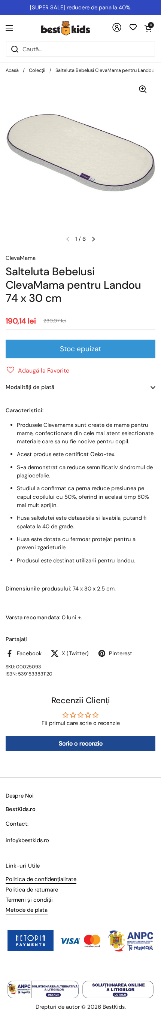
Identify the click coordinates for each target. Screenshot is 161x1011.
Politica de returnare (32, 889)
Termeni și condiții (29, 900)
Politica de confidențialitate (41, 879)
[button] (147, 28)
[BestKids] (71, 28)
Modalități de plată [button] (30, 387)
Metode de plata (27, 910)
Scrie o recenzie (81, 743)
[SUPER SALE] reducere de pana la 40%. (80, 7)
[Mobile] (117, 30)
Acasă (12, 70)
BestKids (114, 1007)
